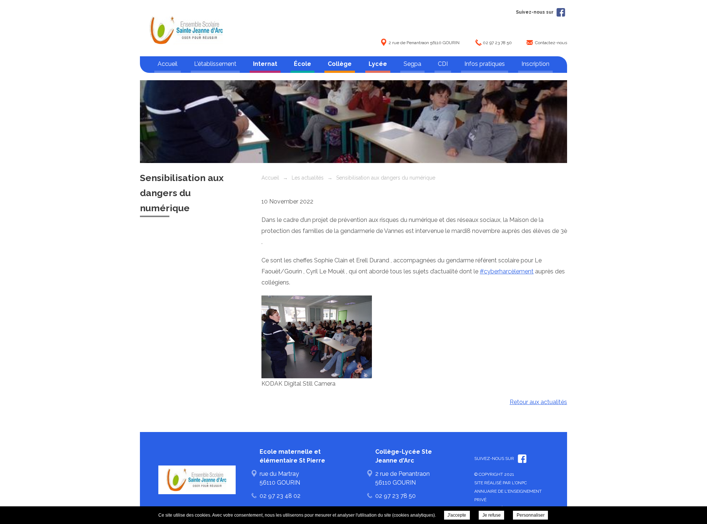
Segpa (412, 63)
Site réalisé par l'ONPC (500, 482)
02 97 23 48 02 (280, 495)
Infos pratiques (484, 63)
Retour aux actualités (538, 402)
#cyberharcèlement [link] (507, 271)
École (302, 63)
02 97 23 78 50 (497, 42)
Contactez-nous (551, 42)
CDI (443, 63)
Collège (340, 63)
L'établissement (215, 63)
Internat (265, 63)
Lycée (378, 63)
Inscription (535, 63)
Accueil (167, 63)
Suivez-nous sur (535, 12)
